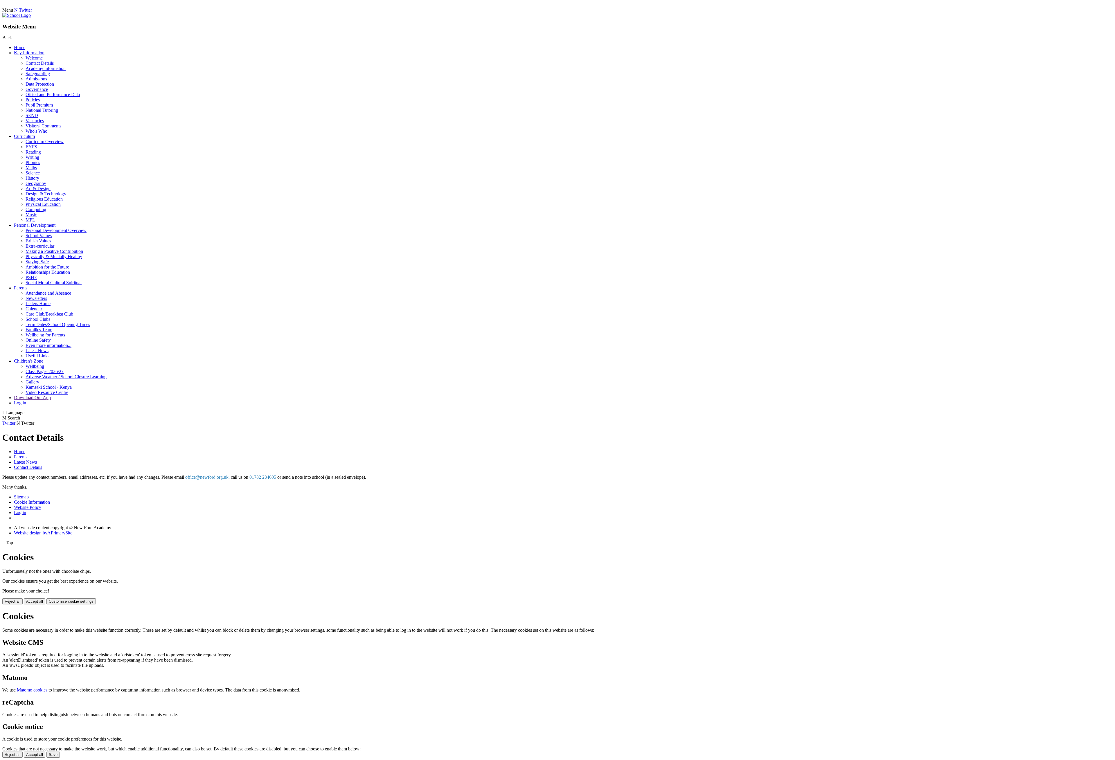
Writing (32, 157)
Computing (36, 209)
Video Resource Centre (47, 392)
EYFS (31, 146)
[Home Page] (16, 15)
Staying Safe (37, 261)
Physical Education (43, 204)
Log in (20, 402)
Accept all (34, 601)
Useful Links (37, 355)
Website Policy (27, 507)
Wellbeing (35, 366)
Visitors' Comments (43, 125)
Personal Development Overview (56, 230)
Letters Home (38, 303)
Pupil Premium (39, 104)
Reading (33, 152)
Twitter (8, 423)
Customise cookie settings (71, 601)
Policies (33, 99)
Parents (20, 287)
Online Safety (38, 340)
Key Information (29, 52)
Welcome (34, 57)
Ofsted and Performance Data (53, 94)
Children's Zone (28, 361)
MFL (30, 219)
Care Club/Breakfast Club (49, 313)
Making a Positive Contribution (54, 251)
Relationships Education (48, 272)
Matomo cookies (32, 689)
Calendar (34, 308)
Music (31, 214)
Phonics (33, 162)
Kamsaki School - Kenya (49, 387)
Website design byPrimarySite (43, 532)
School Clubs (38, 319)
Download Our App (32, 397)
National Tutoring (42, 110)
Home (19, 47)
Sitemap (21, 496)
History (32, 178)
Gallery (32, 381)
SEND (32, 115)
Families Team (39, 329)
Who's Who (36, 131)
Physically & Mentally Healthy (54, 256)
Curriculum (24, 136)
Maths (31, 167)
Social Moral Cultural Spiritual (54, 282)
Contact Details (40, 63)
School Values (39, 235)
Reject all (12, 601)
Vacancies (35, 120)
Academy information (46, 68)
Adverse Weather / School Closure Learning (66, 376)
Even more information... (48, 345)
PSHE (31, 277)
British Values (38, 240)
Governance (37, 89)
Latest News (37, 350)
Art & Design (38, 188)
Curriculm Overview (45, 141)
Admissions (36, 78)
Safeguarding (38, 73)
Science (33, 172)
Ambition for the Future (47, 266)
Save (53, 754)
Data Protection (40, 84)
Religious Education (44, 199)
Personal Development (34, 225)
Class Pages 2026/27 (45, 371)
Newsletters (36, 298)
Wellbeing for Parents (45, 334)
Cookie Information (32, 502)
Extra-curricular (40, 246)
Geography (36, 183)
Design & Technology (46, 193)
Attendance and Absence (48, 293)
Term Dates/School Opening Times (58, 324)
